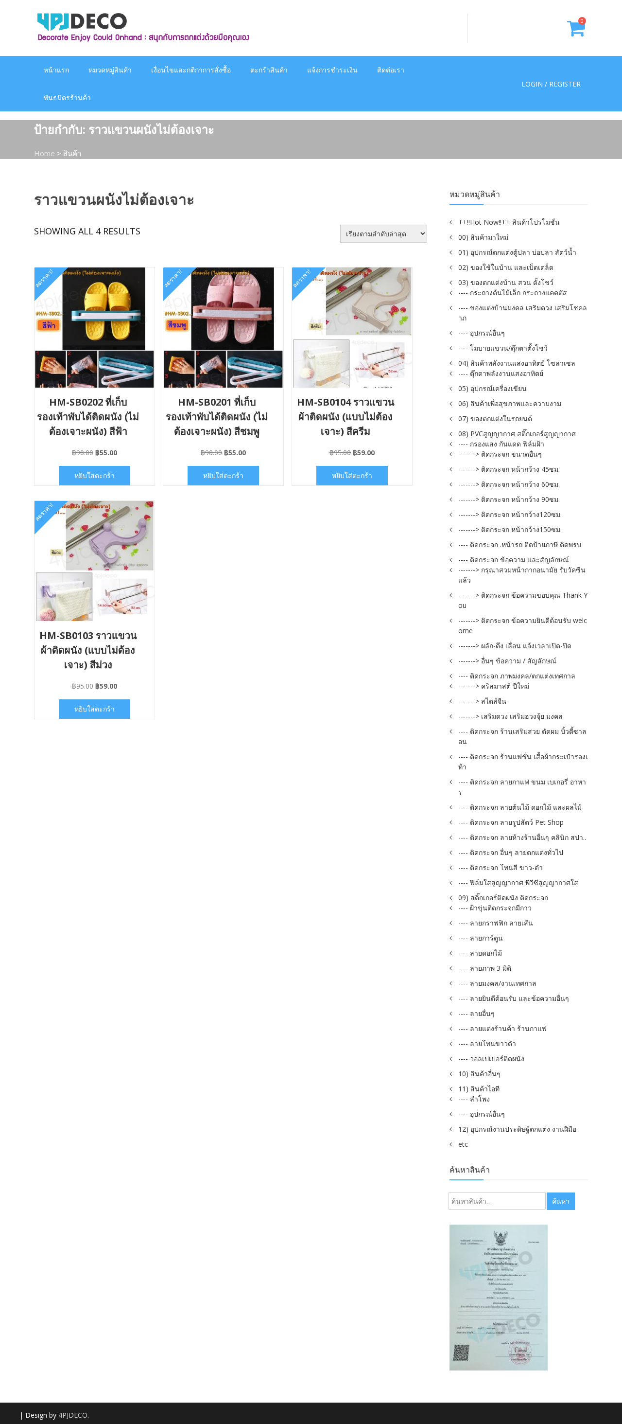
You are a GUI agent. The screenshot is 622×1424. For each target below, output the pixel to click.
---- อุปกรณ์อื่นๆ (481, 333)
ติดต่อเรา (390, 69)
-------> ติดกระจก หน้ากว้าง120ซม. (510, 514)
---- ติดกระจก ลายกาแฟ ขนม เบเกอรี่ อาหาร (522, 787)
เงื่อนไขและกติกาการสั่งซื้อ (191, 69)
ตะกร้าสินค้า (269, 69)
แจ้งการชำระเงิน (332, 69)
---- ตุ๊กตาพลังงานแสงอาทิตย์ (500, 373)
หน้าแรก (56, 69)
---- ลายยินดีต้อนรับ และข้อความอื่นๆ (513, 998)
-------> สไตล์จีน (482, 701)
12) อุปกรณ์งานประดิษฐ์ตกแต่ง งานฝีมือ (517, 1129)
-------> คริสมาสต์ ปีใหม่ (493, 686)
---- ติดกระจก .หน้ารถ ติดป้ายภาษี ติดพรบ (519, 544)
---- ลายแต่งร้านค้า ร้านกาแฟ (502, 1028)
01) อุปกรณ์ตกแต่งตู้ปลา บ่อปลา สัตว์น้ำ (517, 252)
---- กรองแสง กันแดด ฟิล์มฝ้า (501, 443)
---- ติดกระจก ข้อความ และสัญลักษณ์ (513, 559)
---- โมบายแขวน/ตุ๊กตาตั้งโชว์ (503, 348)
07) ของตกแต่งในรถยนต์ (495, 418)
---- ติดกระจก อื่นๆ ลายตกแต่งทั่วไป (510, 852)
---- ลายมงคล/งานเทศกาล (497, 983)
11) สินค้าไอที (479, 1088)
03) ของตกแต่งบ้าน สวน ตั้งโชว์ (505, 282)
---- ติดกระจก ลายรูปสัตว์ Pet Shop (511, 822)
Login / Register (551, 84)
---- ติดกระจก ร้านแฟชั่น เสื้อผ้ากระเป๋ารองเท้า (523, 761)
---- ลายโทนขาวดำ (487, 1043)
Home (44, 153)
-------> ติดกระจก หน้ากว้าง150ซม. (510, 529)
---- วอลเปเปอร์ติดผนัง (491, 1058)
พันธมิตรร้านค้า (67, 97)
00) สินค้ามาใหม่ (483, 237)
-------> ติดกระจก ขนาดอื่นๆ (500, 454)
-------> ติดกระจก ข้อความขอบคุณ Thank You (522, 600)
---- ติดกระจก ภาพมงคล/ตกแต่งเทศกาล (516, 675)
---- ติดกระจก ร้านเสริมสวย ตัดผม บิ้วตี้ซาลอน (522, 736)
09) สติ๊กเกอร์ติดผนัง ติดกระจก (503, 897)
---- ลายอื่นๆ (476, 1013)
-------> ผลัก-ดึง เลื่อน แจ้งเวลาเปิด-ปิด (514, 645)
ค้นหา (561, 1201)
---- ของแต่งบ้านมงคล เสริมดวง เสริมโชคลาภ (522, 312)
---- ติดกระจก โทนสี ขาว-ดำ (500, 867)
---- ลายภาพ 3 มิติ (484, 968)
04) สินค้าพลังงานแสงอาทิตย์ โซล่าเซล (516, 363)
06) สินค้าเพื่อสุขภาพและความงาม (509, 403)
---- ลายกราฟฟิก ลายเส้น (495, 922)
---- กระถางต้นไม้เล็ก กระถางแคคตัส (512, 292)
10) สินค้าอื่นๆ (479, 1073)
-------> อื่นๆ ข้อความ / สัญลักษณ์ (507, 660)
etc (463, 1144)
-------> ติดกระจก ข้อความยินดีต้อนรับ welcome (522, 625)
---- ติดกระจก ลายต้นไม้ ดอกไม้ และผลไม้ (520, 807)
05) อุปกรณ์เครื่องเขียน (492, 388)
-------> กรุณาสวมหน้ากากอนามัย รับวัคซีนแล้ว (522, 575)
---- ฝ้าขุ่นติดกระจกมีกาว (495, 907)
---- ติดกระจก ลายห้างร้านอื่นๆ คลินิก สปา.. (522, 837)
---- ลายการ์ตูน (480, 938)
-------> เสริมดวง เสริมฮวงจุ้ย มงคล (510, 716)
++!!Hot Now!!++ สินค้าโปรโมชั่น (509, 222)
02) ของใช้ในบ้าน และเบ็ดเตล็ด (505, 267)
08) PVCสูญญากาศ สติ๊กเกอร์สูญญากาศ (517, 433)
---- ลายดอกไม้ (480, 953)
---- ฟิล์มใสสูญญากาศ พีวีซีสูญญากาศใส (518, 882)
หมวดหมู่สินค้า (110, 69)
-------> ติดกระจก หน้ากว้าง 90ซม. (509, 499)
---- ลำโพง (474, 1099)
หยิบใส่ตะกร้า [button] (94, 475)
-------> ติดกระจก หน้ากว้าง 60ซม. (509, 484)
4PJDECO (72, 1415)
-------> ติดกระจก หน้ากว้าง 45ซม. (509, 469)
